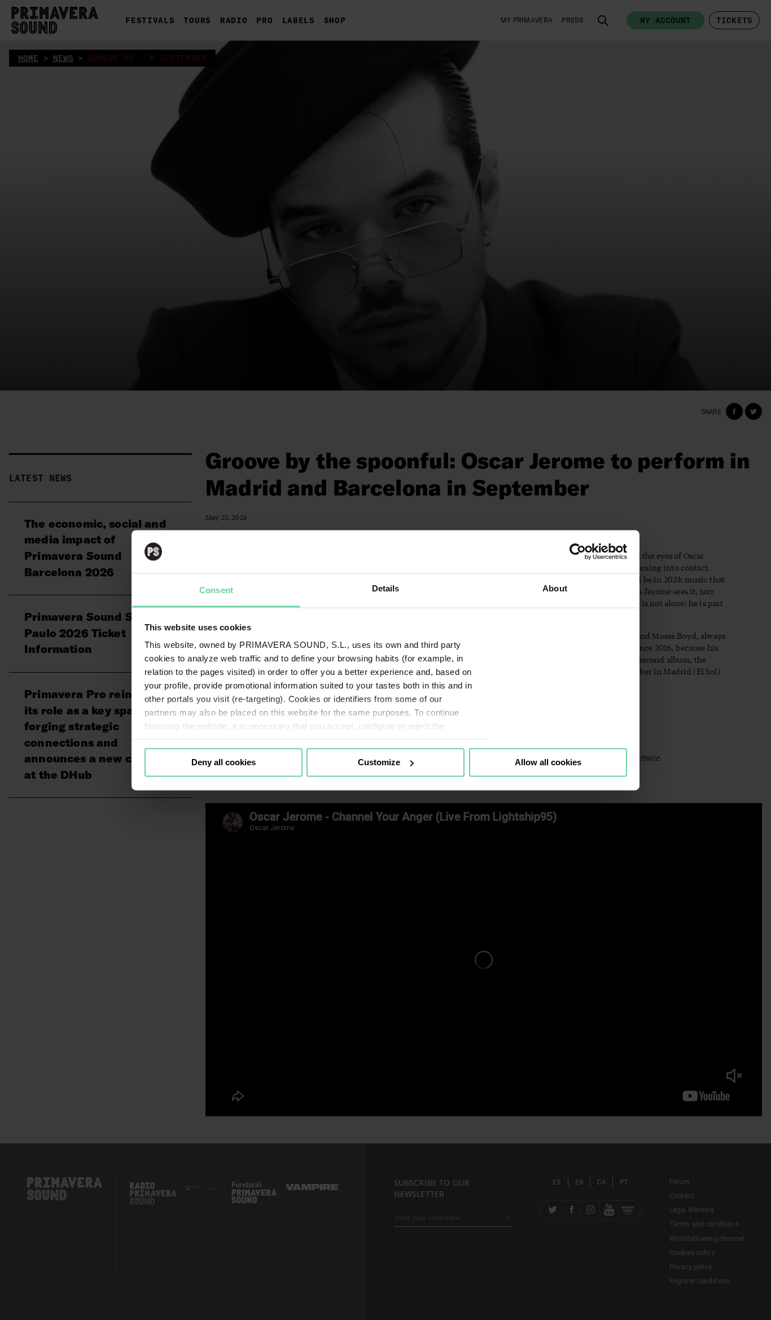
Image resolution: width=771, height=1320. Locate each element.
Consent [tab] (216, 590)
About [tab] (554, 589)
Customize (379, 762)
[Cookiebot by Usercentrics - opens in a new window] (577, 551)
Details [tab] (386, 589)
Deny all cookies (223, 762)
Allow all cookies (548, 762)
